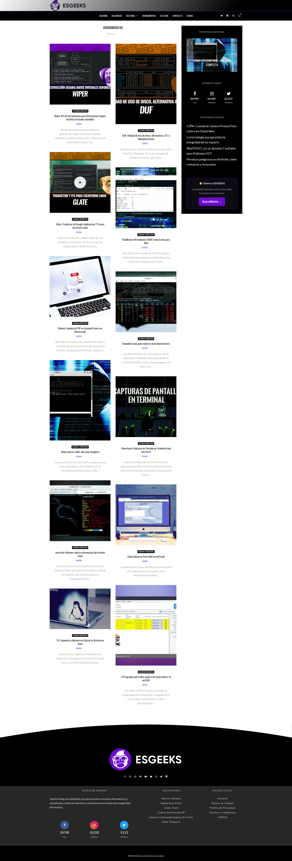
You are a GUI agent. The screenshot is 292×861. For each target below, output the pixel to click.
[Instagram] (135, 777)
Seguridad (117, 15)
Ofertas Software (171, 798)
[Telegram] (221, 15)
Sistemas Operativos (80, 219)
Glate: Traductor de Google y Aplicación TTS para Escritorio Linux (80, 225)
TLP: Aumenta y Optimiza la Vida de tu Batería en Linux (80, 642)
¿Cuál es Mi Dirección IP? (171, 812)
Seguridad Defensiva (80, 111)
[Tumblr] (156, 777)
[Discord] (227, 15)
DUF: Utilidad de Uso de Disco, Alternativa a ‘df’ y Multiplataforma (146, 137)
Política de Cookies (222, 803)
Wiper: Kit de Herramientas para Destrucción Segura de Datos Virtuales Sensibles (80, 117)
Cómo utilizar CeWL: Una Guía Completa (80, 451)
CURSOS (222, 817)
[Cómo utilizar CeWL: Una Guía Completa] (212, 55)
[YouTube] (145, 777)
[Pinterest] (140, 777)
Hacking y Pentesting (80, 447)
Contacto (177, 15)
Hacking (103, 15)
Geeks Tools (171, 807)
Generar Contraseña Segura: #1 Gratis (171, 817)
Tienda (189, 15)
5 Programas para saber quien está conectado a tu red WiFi (146, 678)
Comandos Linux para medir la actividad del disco (146, 343)
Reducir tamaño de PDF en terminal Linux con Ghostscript (80, 329)
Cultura (164, 15)
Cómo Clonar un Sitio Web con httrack (146, 556)
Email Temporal (171, 821)
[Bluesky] (151, 777)
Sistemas (130, 15)
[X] (130, 777)
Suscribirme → (212, 201)
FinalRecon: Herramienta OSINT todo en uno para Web (146, 241)
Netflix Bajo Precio (171, 803)
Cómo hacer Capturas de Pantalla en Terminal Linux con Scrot (146, 450)
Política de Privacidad (222, 807)
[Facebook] (125, 777)
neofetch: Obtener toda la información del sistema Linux (80, 554)
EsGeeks (79, 124)
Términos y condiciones (222, 812)
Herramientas (149, 15)
